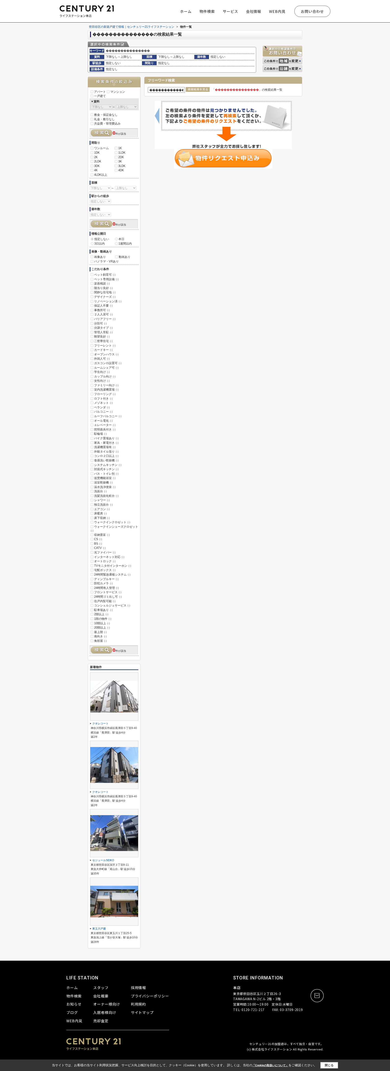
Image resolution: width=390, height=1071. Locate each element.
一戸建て (100, 96)
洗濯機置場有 (105, 447)
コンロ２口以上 (106, 456)
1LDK (121, 152)
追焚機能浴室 (105, 478)
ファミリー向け (106, 385)
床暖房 (100, 513)
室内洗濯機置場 (106, 389)
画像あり (100, 257)
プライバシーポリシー (150, 996)
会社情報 (253, 11)
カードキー (103, 350)
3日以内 (99, 243)
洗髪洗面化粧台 (106, 495)
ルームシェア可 (106, 367)
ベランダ (102, 407)
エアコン (102, 509)
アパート (100, 91)
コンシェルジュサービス (112, 605)
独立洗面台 (103, 504)
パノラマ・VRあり (106, 261)
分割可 (100, 323)
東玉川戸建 (99, 928)
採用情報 (138, 987)
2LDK (97, 161)
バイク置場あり (106, 438)
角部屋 (100, 641)
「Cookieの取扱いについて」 (270, 1065)
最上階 (100, 632)
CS (98, 539)
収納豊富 (102, 535)
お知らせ (74, 1004)
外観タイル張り (106, 451)
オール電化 (103, 420)
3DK (97, 166)
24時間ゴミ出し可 (108, 596)
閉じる (329, 1065)
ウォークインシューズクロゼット (114, 528)
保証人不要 (103, 305)
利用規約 (138, 1004)
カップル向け (105, 376)
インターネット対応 (109, 557)
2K (96, 157)
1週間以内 (125, 243)
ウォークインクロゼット (112, 522)
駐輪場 (100, 433)
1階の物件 (102, 618)
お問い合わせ (312, 11)
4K (96, 170)
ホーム (186, 11)
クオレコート (100, 723)
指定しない (101, 239)
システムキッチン (107, 465)
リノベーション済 (107, 301)
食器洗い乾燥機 (106, 460)
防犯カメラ (103, 583)
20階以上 (102, 627)
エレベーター (105, 425)
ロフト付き (103, 398)
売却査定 (101, 1020)
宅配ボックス (105, 570)
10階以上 (102, 623)
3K (120, 161)
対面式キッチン (106, 469)
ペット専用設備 (106, 279)
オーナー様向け (106, 1004)
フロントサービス (107, 592)
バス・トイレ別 (106, 473)
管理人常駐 (103, 332)
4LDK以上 (100, 174)
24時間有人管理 (106, 588)
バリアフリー (105, 319)
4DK (121, 170)
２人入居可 (103, 314)
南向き (100, 636)
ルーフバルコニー (107, 416)
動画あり (124, 257)
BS (98, 543)
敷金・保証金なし (106, 114)
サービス (230, 11)
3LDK (121, 166)
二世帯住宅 (103, 341)
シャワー (102, 500)
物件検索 (207, 11)
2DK (121, 157)
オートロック (105, 561)
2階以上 (101, 614)
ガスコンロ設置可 (107, 363)
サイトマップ (142, 1012)
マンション (117, 91)
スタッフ (101, 987)
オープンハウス (106, 354)
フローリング (105, 394)
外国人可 (102, 358)
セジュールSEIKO (103, 860)
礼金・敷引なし (104, 119)
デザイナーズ (105, 296)
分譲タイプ (103, 327)
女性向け (102, 380)
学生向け (102, 372)
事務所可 (102, 310)
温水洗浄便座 (105, 487)
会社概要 (101, 996)
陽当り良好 (103, 288)
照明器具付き (105, 429)
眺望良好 (102, 336)
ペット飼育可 (105, 274)
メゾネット (103, 403)
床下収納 (102, 518)
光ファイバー (105, 552)
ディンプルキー (106, 579)
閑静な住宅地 (105, 292)
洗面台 (100, 491)
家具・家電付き (106, 442)
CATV (100, 548)
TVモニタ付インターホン (112, 565)
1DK (97, 152)
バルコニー (103, 411)
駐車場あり (103, 610)
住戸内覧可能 (105, 601)
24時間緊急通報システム (112, 574)
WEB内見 (277, 11)
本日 (121, 239)
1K (120, 148)
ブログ (72, 1012)
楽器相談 (102, 283)
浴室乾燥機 (103, 482)
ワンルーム (101, 148)
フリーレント (105, 345)
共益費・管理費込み (107, 123)
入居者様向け (104, 1012)
